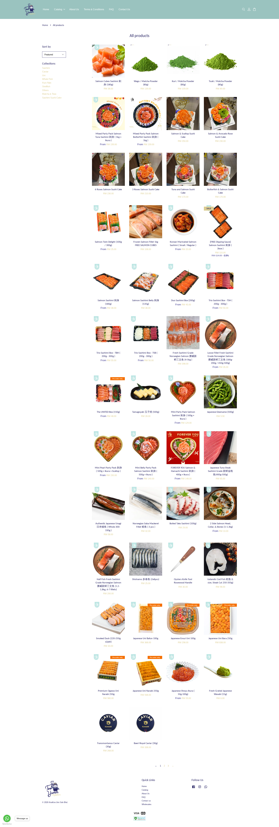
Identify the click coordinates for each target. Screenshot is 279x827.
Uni (43, 75)
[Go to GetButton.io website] (7, 824)
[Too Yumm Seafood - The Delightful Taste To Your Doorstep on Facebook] (194, 788)
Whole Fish (47, 79)
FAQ (111, 9)
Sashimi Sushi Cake (51, 97)
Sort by (46, 46)
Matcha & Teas (49, 94)
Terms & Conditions (94, 9)
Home (46, 9)
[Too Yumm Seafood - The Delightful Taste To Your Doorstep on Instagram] (200, 788)
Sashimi (46, 68)
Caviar (45, 71)
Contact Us (124, 9)
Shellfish (46, 86)
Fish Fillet (46, 83)
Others (45, 90)
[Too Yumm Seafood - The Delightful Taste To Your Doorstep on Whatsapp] (206, 788)
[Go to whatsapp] (7, 818)
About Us (74, 9)
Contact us (146, 801)
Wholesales (146, 804)
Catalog (58, 9)
